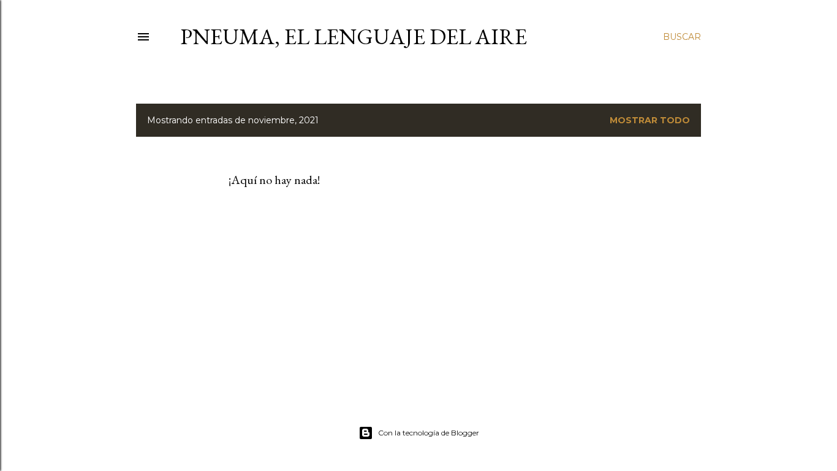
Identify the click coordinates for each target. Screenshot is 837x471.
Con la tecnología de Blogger (428, 432)
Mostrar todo (650, 120)
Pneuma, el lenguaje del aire (353, 36)
